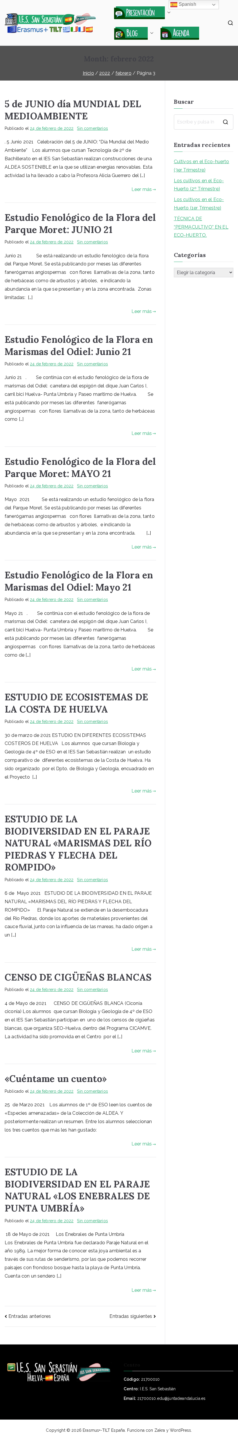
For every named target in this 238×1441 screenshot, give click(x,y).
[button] (168, 12)
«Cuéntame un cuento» (56, 1079)
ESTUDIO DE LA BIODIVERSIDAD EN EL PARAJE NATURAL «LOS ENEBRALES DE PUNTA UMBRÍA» (77, 1190)
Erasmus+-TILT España (104, 1430)
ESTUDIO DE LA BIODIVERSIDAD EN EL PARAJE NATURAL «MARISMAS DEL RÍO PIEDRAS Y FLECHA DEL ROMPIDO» (78, 843)
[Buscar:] (203, 122)
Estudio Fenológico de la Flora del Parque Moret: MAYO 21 (80, 468)
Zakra (159, 1430)
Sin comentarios (92, 128)
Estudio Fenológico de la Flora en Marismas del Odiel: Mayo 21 (79, 581)
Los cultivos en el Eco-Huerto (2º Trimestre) (199, 185)
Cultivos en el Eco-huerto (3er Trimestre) (201, 166)
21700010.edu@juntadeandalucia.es (171, 1398)
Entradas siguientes (130, 1316)
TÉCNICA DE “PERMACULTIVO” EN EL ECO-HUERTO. (201, 227)
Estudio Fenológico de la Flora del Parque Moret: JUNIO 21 (80, 224)
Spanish (186, 4)
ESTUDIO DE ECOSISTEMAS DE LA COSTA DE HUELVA (76, 703)
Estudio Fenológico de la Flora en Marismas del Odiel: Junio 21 (79, 346)
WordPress (180, 1430)
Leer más (141, 189)
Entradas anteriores (29, 1316)
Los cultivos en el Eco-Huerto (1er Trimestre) (199, 204)
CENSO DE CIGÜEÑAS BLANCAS (78, 977)
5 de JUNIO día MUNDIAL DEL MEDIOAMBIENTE (73, 110)
